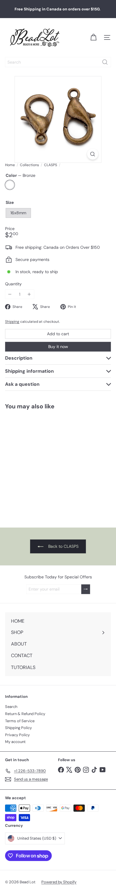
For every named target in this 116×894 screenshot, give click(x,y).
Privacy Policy (17, 734)
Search (11, 706)
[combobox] (58, 62)
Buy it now (58, 346)
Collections (29, 165)
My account (15, 741)
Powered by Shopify (58, 881)
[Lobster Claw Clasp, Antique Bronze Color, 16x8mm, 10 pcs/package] (37, 465)
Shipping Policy (18, 727)
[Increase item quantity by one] (29, 294)
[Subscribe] (85, 589)
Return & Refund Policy (25, 713)
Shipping (12, 321)
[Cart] (93, 37)
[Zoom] (92, 154)
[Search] (105, 62)
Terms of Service (20, 720)
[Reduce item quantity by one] (10, 294)
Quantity (13, 284)
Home (10, 165)
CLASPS (50, 165)
